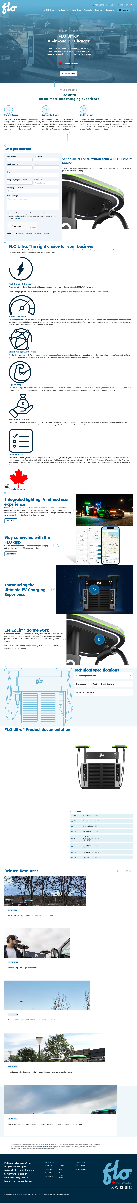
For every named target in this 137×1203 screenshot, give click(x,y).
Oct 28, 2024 (13, 1014)
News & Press (49, 1173)
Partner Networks (81, 1169)
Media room (49, 1176)
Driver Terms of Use (63, 1194)
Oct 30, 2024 (13, 962)
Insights (98, 10)
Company (110, 10)
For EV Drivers (48, 10)
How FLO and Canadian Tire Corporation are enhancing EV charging (32, 1020)
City (9, 172)
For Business (63, 10)
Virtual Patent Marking (61, 1175)
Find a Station (101, 5)
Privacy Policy (36, 1194)
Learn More (11, 554)
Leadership (48, 1169)
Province (38, 180)
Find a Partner (80, 1166)
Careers (61, 1166)
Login (113, 5)
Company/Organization (17, 180)
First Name (12, 156)
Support (124, 5)
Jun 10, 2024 (12, 1067)
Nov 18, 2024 (12, 1119)
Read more (11, 520)
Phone (36, 164)
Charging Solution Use (16, 188)
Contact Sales (68, 74)
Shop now (123, 10)
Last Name (39, 156)
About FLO (48, 1166)
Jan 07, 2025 (12, 910)
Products (88, 10)
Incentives (76, 10)
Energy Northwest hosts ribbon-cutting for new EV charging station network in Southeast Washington (46, 1124)
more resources (124, 871)
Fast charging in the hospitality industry (22, 968)
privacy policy (46, 233)
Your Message (13, 196)
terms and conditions (33, 233)
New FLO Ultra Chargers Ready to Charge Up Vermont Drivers (30, 915)
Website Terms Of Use (49, 1194)
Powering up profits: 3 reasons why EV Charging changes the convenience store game (40, 1072)
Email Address (13, 164)
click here (17, 218)
